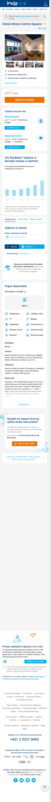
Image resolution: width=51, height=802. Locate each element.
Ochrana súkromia (11, 725)
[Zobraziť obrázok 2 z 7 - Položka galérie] (20, 65)
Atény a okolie (26, 9)
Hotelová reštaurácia (38, 330)
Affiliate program (27, 717)
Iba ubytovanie (12, 116)
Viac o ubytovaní (11, 83)
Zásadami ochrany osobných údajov (25, 679)
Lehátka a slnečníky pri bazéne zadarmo (38, 314)
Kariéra (39, 717)
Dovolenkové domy (25, 700)
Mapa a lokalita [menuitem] (36, 219)
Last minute (39, 693)
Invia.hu (38, 772)
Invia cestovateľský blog (28, 711)
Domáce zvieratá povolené (16, 330)
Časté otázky (12, 705)
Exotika (10, 697)
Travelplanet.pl (13, 775)
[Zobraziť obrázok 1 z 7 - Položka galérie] (10, 65)
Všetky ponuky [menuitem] (10, 219)
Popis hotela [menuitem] (23, 219)
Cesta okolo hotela (38, 324)
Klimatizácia (14, 314)
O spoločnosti (25, 720)
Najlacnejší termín (13, 135)
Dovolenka (9, 9)
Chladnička (13, 324)
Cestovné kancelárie (12, 693)
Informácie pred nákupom (30, 705)
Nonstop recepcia (38, 335)
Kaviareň (13, 335)
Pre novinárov (12, 717)
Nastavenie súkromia (30, 725)
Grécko (17, 9)
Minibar (34, 319)
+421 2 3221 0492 (24, 739)
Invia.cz (31, 772)
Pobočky (13, 720)
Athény (35, 9)
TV (10, 319)
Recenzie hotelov (33, 697)
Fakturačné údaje (30, 708)
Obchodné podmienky (11, 708)
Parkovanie (20, 697)
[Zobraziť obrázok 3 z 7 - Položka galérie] (29, 65)
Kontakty (36, 720)
